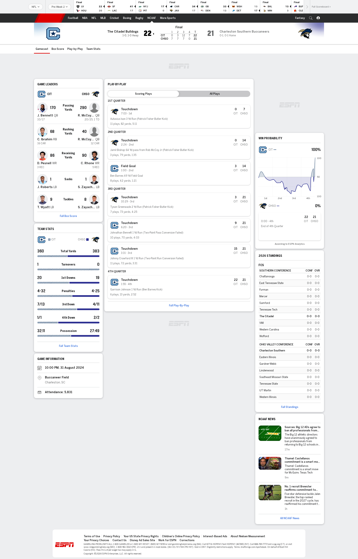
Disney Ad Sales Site (142, 540)
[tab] (143, 94)
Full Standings (289, 407)
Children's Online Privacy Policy (181, 536)
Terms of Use (92, 536)
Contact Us (119, 540)
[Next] (307, 6)
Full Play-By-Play (179, 305)
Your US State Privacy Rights (141, 536)
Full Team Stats (68, 346)
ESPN (49, 18)
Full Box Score (68, 216)
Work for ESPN (167, 540)
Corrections (187, 540)
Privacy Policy (111, 536)
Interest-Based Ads (215, 536)
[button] (310, 18)
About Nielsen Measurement (248, 536)
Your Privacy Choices (96, 540)
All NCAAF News (289, 518)
